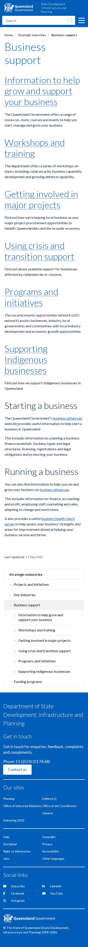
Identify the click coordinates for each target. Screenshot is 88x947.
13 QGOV (24, 761)
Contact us (17, 769)
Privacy (47, 844)
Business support (27, 605)
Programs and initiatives (37, 661)
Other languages (53, 858)
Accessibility (50, 851)
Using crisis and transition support (44, 651)
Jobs (6, 858)
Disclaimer (10, 844)
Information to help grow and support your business (40, 617)
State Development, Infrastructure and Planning (53, 8)
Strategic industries (32, 35)
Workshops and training (36, 630)
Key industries (25, 595)
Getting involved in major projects (44, 640)
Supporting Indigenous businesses (44, 671)
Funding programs (28, 681)
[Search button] (70, 20)
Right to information (16, 851)
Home (9, 35)
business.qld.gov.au (67, 418)
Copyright (49, 837)
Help (6, 837)
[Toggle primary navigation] (81, 20)
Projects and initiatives (31, 584)
